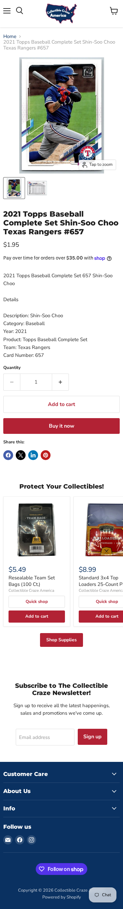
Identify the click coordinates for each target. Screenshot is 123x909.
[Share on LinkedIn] (33, 455)
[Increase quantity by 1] (60, 382)
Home (9, 36)
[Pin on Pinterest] (46, 455)
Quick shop (37, 602)
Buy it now (61, 426)
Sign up (92, 736)
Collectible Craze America (31, 590)
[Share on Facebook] (8, 455)
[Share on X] (21, 455)
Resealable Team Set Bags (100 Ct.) (32, 581)
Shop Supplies (61, 640)
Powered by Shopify (61, 897)
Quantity (12, 367)
